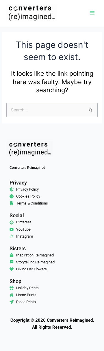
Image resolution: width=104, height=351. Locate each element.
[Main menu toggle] (92, 13)
